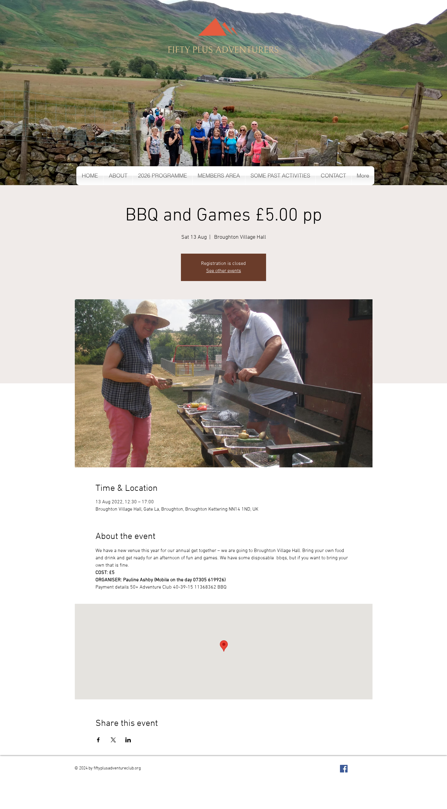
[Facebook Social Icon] (344, 768)
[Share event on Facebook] (98, 739)
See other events (223, 271)
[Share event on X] (113, 739)
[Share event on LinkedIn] (128, 739)
